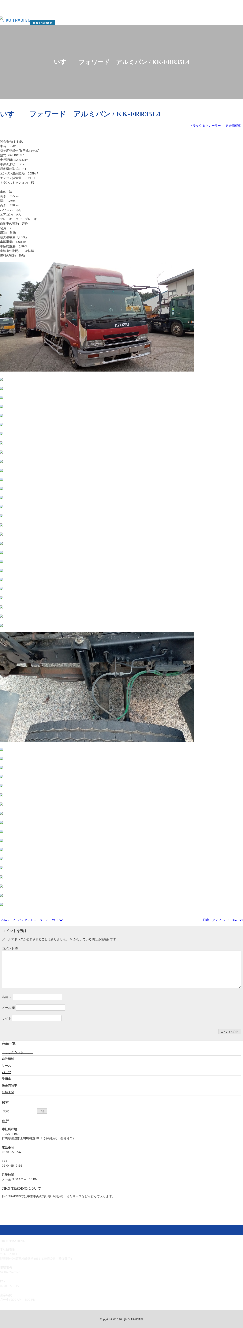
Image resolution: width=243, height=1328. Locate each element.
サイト (6, 1018)
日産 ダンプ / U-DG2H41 (223, 920)
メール (8, 1007)
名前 (7, 997)
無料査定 (8, 1092)
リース (6, 1065)
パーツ (6, 1072)
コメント (10, 948)
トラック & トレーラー (205, 125)
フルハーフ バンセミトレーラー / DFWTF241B (32, 920)
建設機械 (8, 1059)
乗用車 (6, 1078)
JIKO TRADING (133, 1319)
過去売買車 (233, 125)
